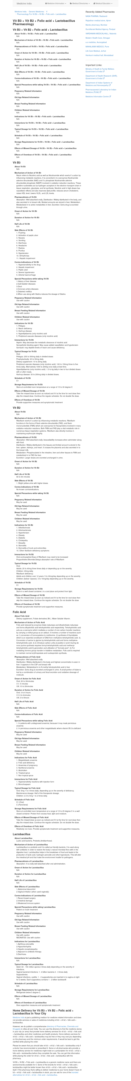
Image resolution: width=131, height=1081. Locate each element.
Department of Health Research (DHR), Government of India (101, 77)
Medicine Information (56, 3)
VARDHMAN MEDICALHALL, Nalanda (101, 33)
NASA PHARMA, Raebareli (96, 16)
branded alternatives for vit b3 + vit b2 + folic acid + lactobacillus (45, 1073)
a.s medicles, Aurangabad (96, 42)
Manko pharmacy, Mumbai (96, 25)
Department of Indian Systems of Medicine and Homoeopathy (99, 83)
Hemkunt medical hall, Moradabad (99, 55)
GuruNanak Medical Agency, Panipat (100, 29)
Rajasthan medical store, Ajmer (98, 20)
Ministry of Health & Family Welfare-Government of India (100, 70)
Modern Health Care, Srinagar (98, 38)
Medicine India (24, 3)
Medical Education (103, 3)
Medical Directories (80, 3)
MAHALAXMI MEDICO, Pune (97, 46)
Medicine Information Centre (97, 96)
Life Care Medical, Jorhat (96, 51)
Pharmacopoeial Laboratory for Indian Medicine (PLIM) (101, 90)
